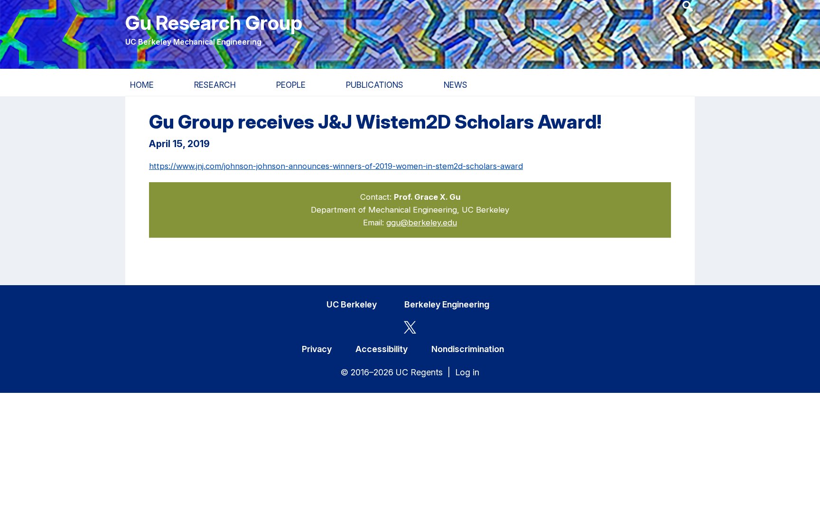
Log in (467, 372)
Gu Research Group (213, 22)
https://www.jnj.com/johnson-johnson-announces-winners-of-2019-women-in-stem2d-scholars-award (336, 166)
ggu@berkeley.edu (421, 222)
